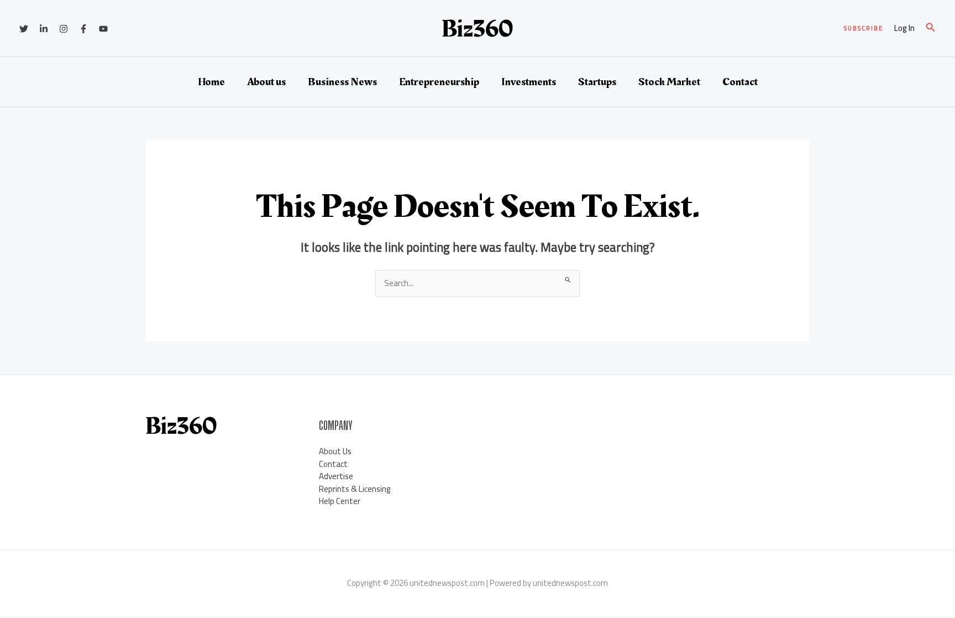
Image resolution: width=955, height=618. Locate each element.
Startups (597, 82)
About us (266, 82)
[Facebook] (83, 28)
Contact (740, 82)
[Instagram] (63, 28)
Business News (342, 82)
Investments (528, 82)
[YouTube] (103, 28)
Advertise (336, 476)
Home (211, 82)
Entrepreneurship (439, 82)
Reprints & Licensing (355, 489)
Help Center (339, 501)
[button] (863, 28)
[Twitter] (23, 28)
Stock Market (669, 82)
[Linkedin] (43, 28)
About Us (335, 451)
